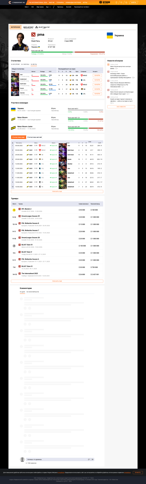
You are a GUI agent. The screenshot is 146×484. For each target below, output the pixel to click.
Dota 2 (26, 7)
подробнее (61, 472)
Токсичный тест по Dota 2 (81, 7)
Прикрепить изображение (88, 459)
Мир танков (40, 7)
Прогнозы (60, 7)
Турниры (60, 2)
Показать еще (57, 191)
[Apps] (116, 2)
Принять (138, 472)
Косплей (68, 7)
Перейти (97, 75)
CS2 (32, 7)
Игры (85, 2)
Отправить (92, 459)
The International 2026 (38, 2)
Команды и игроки (73, 2)
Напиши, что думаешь (34, 459)
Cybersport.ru (59, 481)
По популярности (33, 292)
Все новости (121, 106)
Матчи (51, 2)
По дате (22, 292)
